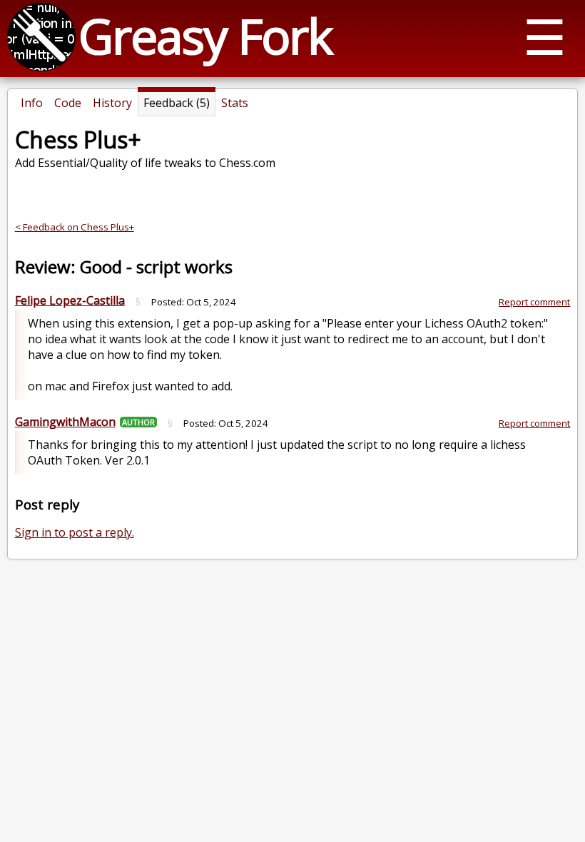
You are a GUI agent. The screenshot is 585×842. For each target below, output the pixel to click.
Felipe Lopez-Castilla (70, 300)
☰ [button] (544, 36)
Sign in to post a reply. (74, 532)
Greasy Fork (205, 35)
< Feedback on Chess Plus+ (74, 226)
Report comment (534, 301)
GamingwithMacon (65, 422)
